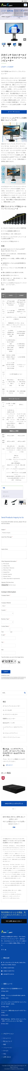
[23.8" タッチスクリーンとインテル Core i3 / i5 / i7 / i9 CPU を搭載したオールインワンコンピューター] (9, 45)
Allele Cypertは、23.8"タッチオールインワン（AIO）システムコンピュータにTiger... (13, 1020)
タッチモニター (18, 894)
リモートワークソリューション (11, 737)
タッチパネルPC (7, 710)
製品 (4, 1044)
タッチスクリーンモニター (10, 714)
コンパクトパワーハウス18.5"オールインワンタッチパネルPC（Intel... (13, 1003)
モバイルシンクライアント (10, 733)
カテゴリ (8, 16)
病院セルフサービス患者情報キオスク (11, 988)
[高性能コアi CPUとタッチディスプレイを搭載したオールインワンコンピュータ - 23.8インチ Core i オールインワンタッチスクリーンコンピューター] (22, 502)
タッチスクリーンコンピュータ (9, 892)
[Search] (25, 693)
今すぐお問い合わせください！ (14, 921)
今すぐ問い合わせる (15, 111)
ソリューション (7, 1047)
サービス (5, 1050)
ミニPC (10, 896)
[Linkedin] (5, 950)
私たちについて (7, 1041)
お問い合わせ (7, 1057)
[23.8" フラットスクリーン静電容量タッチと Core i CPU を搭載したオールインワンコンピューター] (14, 45)
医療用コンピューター (9, 718)
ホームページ (7, 1038)
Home (3, 16)
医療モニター (5, 896)
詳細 (14, 827)
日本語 (25, 1)
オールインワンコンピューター (18, 16)
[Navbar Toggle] (25, 5)
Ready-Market (20, 1069)
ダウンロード (9, 765)
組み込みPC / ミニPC (9, 722)
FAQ (4, 1053)
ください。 (18, 898)
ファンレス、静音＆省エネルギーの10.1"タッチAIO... (13, 1011)
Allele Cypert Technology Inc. (18, 1065)
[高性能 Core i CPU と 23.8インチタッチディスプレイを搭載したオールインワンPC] (20, 45)
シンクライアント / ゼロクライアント (13, 728)
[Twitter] (3, 950)
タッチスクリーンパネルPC (8, 894)
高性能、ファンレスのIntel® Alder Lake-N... (13, 995)
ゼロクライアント (6, 898)
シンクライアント (16, 896)
